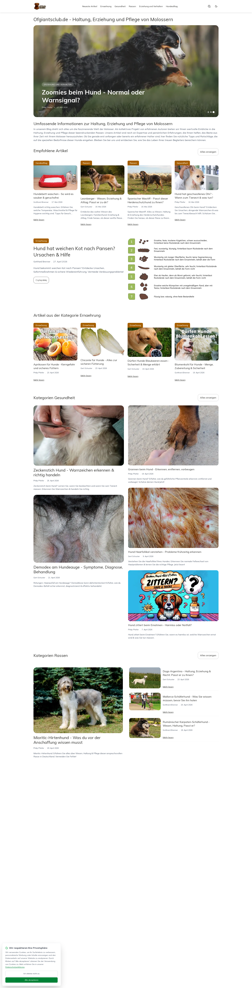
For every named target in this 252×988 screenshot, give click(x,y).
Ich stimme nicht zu (31, 973)
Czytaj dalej (41, 280)
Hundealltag (172, 6)
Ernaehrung (105, 6)
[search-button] (209, 6)
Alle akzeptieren (31, 980)
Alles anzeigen (208, 151)
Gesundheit (120, 6)
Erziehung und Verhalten (151, 6)
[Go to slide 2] (211, 112)
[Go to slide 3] (214, 112)
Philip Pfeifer (47, 107)
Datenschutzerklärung (14, 967)
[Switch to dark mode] (216, 6)
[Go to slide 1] (208, 112)
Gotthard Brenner (41, 202)
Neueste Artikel (89, 6)
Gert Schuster (86, 207)
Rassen (132, 6)
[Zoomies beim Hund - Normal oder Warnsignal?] (126, 71)
